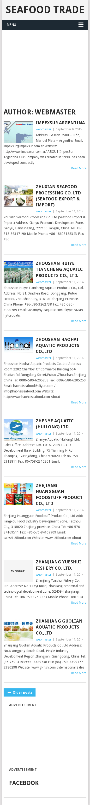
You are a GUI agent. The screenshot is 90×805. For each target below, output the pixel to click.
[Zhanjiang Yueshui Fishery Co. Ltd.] (18, 571)
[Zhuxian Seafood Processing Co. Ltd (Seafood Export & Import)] (18, 196)
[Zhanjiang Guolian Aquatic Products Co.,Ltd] (18, 630)
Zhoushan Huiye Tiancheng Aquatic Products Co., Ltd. (59, 269)
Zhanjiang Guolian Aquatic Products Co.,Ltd (59, 626)
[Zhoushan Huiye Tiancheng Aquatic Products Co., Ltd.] (18, 272)
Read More (78, 168)
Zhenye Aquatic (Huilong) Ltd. (55, 423)
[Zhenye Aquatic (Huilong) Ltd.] (18, 430)
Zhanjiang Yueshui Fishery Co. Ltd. (58, 564)
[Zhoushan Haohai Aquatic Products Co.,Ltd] (18, 345)
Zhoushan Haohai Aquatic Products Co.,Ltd (57, 345)
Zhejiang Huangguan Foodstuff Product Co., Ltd (59, 494)
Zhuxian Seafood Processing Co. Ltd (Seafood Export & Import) (58, 195)
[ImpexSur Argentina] (18, 132)
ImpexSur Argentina (60, 122)
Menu (11, 25)
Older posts (22, 692)
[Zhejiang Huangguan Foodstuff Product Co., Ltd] (18, 494)
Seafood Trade (45, 10)
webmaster (43, 129)
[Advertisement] (45, 65)
